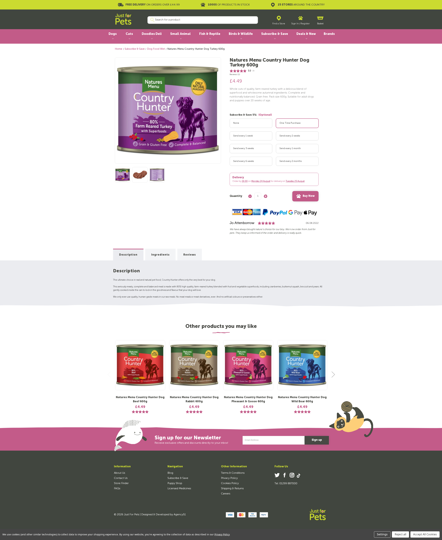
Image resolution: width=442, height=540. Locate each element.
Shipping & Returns (232, 488)
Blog (170, 473)
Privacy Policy (229, 478)
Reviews (189, 255)
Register (305, 24)
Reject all (400, 534)
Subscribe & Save (274, 34)
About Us (119, 473)
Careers (225, 493)
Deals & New (306, 34)
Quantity (236, 196)
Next (333, 374)
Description (128, 255)
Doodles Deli (152, 34)
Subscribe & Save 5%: (251, 115)
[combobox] (201, 20)
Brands (329, 34)
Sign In (295, 24)
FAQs (117, 488)
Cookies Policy (230, 483)
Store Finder (121, 483)
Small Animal (180, 34)
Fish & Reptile (209, 34)
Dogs (113, 34)
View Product (140, 368)
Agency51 (180, 514)
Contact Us (120, 478)
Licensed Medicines (179, 488)
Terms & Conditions (232, 473)
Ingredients (160, 255)
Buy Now (309, 196)
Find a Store (278, 24)
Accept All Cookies (425, 534)
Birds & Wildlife (241, 34)
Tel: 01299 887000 (286, 483)
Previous (108, 374)
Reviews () (235, 75)
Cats (129, 34)
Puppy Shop (174, 483)
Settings (382, 534)
